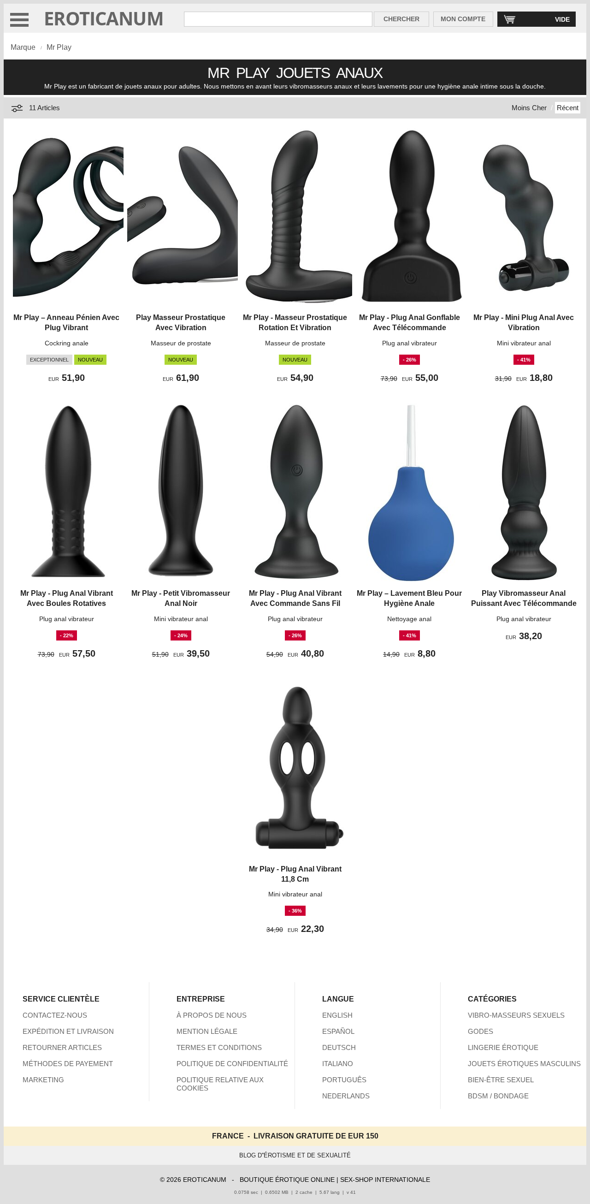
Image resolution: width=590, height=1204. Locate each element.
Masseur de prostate (181, 343)
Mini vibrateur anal (524, 343)
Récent (567, 108)
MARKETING (43, 1080)
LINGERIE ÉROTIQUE (503, 1047)
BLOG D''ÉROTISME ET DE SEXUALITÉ (295, 1155)
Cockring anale (66, 343)
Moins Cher (529, 108)
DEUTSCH (339, 1047)
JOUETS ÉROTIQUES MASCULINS (524, 1064)
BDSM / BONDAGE (498, 1096)
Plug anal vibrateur (409, 343)
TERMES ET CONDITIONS (219, 1047)
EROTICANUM (104, 18)
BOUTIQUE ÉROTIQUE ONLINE (287, 1179)
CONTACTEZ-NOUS (55, 1015)
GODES (480, 1031)
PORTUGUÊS (344, 1080)
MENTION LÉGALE (207, 1031)
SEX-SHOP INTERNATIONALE (385, 1179)
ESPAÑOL (338, 1031)
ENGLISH (337, 1015)
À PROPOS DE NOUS (212, 1015)
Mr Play (59, 47)
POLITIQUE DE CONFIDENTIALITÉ (232, 1064)
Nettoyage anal (409, 619)
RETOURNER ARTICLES (62, 1047)
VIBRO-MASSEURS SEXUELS (516, 1015)
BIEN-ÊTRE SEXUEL (501, 1080)
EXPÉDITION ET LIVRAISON (68, 1031)
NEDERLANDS (346, 1096)
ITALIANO (337, 1064)
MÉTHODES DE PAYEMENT (68, 1064)
